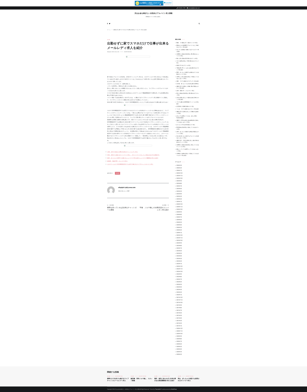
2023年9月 (179, 243)
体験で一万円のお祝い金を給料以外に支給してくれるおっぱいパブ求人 (187, 121)
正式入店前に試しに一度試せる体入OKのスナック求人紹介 (187, 98)
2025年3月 (179, 196)
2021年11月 (179, 300)
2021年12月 (179, 297)
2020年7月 (179, 341)
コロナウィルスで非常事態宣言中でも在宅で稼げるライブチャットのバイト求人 (130, 164)
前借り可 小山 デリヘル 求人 (183, 65)
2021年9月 (179, 305)
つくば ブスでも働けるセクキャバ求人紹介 (187, 109)
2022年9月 (179, 274)
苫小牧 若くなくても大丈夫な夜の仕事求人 (187, 83)
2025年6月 (179, 188)
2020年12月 (179, 328)
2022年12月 (179, 266)
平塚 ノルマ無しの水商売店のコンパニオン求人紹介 (154, 208)
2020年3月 (179, 351)
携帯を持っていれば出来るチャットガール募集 (122, 208)
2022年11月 (179, 268)
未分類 (108, 39)
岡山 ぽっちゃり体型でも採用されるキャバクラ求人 (188, 379)
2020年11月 (179, 331)
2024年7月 (179, 217)
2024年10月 (179, 209)
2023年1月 (179, 263)
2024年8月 (179, 214)
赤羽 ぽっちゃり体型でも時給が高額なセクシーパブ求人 (187, 132)
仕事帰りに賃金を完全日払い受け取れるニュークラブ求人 (187, 54)
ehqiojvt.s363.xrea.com (113, 51)
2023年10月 (179, 240)
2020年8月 (179, 338)
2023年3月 (179, 258)
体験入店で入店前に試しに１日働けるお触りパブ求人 (187, 112)
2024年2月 (179, 230)
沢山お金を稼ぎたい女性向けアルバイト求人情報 (153, 13)
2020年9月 (179, 336)
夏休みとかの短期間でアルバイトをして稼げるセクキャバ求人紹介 (187, 46)
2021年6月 (179, 313)
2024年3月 (179, 227)
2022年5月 (179, 284)
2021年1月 (179, 325)
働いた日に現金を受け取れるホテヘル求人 (187, 58)
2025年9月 (179, 180)
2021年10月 (179, 302)
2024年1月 (179, 232)
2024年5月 (179, 222)
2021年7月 (179, 310)
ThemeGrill (158, 389)
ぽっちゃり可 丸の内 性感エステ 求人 (185, 124)
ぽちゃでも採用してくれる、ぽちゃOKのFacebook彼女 (186, 116)
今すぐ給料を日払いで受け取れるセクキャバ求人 (187, 61)
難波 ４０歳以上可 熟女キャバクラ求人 (187, 42)
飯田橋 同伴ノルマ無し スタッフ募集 (141, 379)
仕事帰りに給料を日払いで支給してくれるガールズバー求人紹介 (187, 154)
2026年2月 (179, 168)
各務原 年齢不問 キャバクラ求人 (117, 161)
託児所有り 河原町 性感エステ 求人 (185, 106)
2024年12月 (179, 204)
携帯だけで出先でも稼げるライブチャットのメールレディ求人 (118, 379)
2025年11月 (179, 175)
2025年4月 (179, 193)
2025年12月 (179, 173)
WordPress (174, 389)
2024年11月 (179, 206)
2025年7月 (179, 186)
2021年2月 (179, 323)
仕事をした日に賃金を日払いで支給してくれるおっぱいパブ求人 (187, 77)
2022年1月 (179, 294)
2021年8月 (179, 307)
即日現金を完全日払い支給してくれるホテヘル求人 (187, 128)
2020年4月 (179, 349)
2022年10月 (179, 271)
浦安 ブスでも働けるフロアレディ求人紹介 (187, 81)
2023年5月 (179, 253)
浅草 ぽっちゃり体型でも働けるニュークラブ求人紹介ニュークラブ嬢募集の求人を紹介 (132, 158)
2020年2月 (179, 354)
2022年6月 (179, 281)
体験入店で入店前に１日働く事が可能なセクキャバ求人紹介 (187, 87)
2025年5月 (179, 191)
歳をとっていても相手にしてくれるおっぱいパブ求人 (187, 150)
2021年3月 (179, 320)
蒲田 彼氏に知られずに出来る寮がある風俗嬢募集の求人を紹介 (165, 379)
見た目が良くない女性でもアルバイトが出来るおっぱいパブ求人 (187, 136)
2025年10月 (179, 178)
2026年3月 (179, 165)
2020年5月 (179, 346)
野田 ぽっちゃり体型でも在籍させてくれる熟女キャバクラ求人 (187, 73)
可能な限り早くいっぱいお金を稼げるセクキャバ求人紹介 (187, 68)
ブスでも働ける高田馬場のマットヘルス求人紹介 (187, 102)
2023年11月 (179, 237)
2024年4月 (179, 224)
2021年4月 (179, 318)
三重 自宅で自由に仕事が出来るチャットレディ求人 (122, 152)
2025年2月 (179, 199)
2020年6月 (179, 344)
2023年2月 (179, 261)
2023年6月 (179, 250)
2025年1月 (179, 201)
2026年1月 (179, 170)
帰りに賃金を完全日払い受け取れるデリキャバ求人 (187, 94)
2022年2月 (179, 292)
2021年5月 (179, 315)
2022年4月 (179, 287)
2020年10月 (179, 333)
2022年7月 (179, 279)
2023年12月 (179, 235)
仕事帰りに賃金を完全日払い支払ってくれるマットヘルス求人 (187, 145)
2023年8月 (179, 245)
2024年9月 (179, 212)
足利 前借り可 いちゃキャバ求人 (185, 90)
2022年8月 (179, 276)
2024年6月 (179, 219)
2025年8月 (179, 183)
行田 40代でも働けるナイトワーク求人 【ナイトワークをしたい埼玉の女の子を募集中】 (133, 155)
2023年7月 (179, 248)
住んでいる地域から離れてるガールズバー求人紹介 (187, 50)
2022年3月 (179, 289)
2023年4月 (179, 256)
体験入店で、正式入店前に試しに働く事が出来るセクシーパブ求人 (187, 141)
